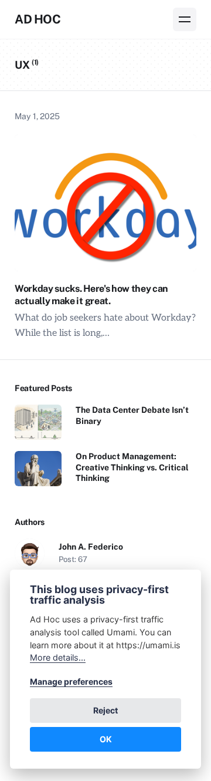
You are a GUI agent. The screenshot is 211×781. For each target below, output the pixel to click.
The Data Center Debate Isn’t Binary (132, 415)
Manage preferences (71, 681)
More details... (58, 657)
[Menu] (184, 19)
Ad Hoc (38, 19)
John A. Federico (91, 546)
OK (106, 739)
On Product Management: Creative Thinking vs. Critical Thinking (132, 467)
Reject (105, 710)
